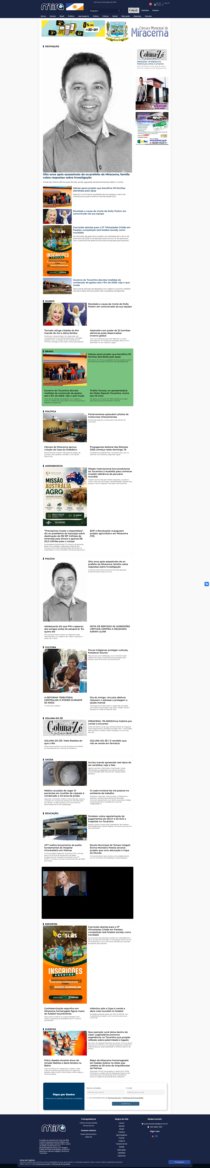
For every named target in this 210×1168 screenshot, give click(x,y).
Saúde (115, 16)
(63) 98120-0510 (156, 1127)
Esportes (137, 16)
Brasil (62, 16)
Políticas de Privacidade (133, 1098)
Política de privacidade (88, 1123)
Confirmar (125, 1104)
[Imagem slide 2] (153, 107)
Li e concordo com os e (116, 1098)
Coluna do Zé (121, 1144)
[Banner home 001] (73, 31)
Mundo (53, 16)
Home (43, 16)
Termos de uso (88, 1126)
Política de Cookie (43, 1164)
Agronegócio (83, 16)
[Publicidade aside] (152, 93)
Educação (126, 16)
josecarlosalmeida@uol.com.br (156, 1124)
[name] (133, 10)
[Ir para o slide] (150, 107)
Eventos (148, 16)
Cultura (105, 16)
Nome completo (94, 1088)
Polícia (96, 16)
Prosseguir (179, 1162)
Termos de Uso (114, 1098)
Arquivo (155, 10)
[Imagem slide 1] (150, 107)
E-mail (129, 1088)
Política (71, 16)
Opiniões (121, 1153)
